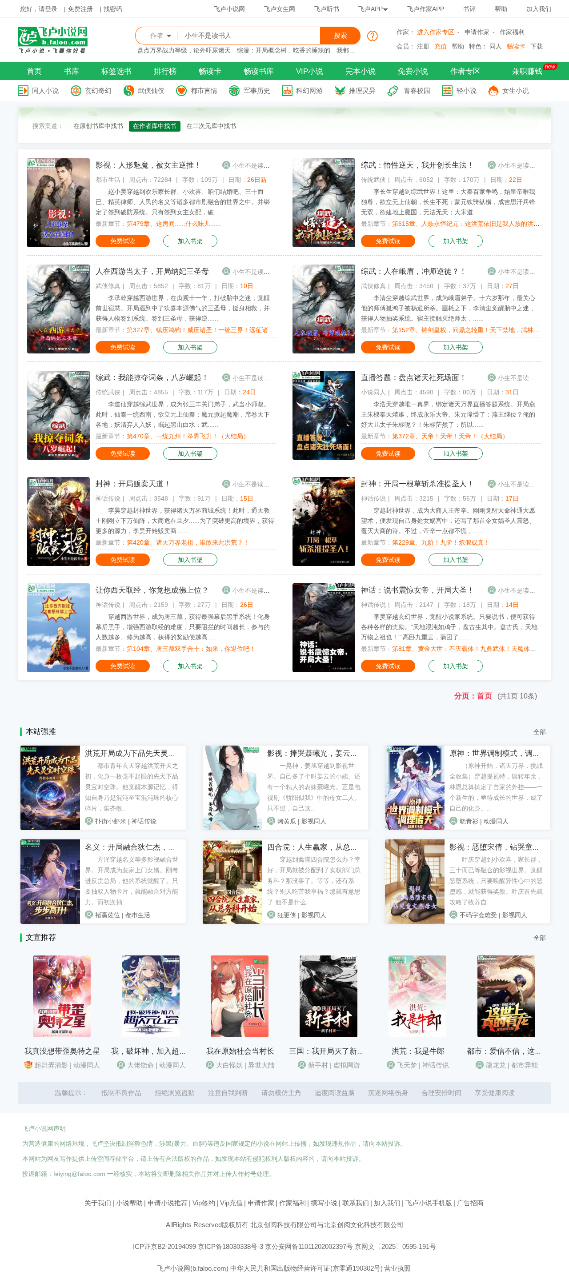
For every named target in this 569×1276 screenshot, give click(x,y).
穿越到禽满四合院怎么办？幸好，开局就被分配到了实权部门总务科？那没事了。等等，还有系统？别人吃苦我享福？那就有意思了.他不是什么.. (314, 881)
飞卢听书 (326, 8)
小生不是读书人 (254, 165)
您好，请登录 (38, 8)
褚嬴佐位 (107, 915)
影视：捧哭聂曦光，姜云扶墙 (316, 753)
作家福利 (512, 32)
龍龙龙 (496, 1065)
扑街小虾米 (110, 821)
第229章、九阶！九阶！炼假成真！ (441, 542)
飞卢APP (370, 8)
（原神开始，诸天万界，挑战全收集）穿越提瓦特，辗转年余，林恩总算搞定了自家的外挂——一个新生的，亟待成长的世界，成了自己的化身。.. (496, 787)
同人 (495, 46)
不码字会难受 (478, 915)
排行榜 (165, 71)
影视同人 (313, 821)
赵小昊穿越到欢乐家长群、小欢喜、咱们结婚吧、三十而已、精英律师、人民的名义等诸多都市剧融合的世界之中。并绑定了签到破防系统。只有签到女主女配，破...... (183, 202)
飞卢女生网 (279, 8)
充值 (440, 46)
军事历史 (257, 90)
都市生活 (108, 179)
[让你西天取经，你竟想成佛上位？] (58, 670)
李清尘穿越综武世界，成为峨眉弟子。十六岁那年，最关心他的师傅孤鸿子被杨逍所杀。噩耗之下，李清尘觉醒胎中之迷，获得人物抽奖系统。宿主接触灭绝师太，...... (448, 308)
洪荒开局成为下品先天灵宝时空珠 (141, 753)
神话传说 (108, 498)
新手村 (318, 1065)
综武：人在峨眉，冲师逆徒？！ (414, 271)
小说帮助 (129, 1203)
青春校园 (417, 90)
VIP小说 (309, 71)
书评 (469, 8)
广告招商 (470, 1203)
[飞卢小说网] (57, 51)
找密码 (113, 8)
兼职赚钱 (527, 71)
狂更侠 (286, 915)
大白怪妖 (229, 1065)
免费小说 (413, 71)
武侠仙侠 (151, 90)
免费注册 (80, 8)
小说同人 (373, 392)
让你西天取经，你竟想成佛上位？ (152, 590)
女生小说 (515, 90)
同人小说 (45, 90)
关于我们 (97, 1203)
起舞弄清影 (51, 1065)
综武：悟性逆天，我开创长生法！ (417, 165)
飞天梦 (407, 1065)
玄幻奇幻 (98, 90)
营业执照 (397, 1268)
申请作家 (477, 32)
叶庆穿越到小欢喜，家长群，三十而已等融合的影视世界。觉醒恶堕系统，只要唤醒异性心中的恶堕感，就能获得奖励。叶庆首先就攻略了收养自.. (496, 881)
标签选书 (116, 71)
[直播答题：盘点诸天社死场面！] (324, 457)
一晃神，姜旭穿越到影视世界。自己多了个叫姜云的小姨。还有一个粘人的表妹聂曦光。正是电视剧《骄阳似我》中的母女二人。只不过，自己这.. (314, 787)
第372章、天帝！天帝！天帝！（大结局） (450, 436)
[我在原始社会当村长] (239, 1035)
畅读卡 (516, 46)
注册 (423, 46)
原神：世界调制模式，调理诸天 (502, 753)
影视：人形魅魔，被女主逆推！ (148, 165)
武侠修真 (108, 285)
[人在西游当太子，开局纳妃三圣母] (58, 351)
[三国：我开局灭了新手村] (328, 1035)
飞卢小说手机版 (428, 1203)
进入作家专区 (435, 32)
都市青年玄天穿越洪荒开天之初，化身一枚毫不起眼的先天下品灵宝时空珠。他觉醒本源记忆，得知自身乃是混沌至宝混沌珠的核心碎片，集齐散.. (131, 787)
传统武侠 (373, 179)
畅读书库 (259, 71)
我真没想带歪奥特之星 (62, 1051)
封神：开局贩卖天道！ (133, 484)
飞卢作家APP (425, 8)
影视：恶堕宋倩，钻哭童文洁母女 (506, 847)
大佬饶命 (140, 1065)
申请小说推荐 (168, 1203)
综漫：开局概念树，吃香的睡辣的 (283, 50)
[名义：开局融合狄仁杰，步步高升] (50, 921)
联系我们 (355, 1203)
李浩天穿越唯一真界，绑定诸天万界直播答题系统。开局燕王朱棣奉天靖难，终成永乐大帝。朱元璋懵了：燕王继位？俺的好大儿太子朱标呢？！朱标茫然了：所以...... (448, 414)
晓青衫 (469, 821)
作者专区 (465, 71)
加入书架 (190, 241)
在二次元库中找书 (211, 125)
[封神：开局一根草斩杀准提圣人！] (324, 563)
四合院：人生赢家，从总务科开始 (324, 847)
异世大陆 (261, 1065)
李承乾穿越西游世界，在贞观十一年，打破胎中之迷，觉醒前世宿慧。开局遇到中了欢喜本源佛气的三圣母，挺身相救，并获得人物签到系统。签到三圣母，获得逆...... (183, 308)
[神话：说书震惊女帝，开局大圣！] (324, 670)
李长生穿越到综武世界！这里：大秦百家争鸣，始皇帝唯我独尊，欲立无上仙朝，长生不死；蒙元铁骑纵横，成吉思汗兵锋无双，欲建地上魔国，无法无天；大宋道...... (448, 202)
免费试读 (122, 241)
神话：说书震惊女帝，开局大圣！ (417, 590)
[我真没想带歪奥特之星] (62, 1035)
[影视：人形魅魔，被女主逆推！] (58, 245)
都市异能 (524, 1065)
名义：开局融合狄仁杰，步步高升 (141, 847)
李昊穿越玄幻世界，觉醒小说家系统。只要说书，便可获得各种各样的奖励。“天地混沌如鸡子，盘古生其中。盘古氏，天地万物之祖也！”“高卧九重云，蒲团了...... (449, 627)
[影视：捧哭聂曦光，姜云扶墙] (232, 827)
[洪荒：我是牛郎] (417, 1035)
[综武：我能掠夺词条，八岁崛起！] (58, 457)
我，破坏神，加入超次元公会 (160, 1051)
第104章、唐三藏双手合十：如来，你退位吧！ (191, 648)
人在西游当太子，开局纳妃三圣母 (152, 271)
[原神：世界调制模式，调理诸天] (415, 827)
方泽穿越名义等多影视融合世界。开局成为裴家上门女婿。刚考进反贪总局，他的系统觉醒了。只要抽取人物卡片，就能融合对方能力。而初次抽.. (131, 881)
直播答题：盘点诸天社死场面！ (414, 377)
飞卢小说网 (229, 8)
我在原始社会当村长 (240, 1051)
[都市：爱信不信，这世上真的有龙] (506, 1035)
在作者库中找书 (154, 125)
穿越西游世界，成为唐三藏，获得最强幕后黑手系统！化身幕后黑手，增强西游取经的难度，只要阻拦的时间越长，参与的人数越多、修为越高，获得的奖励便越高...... (183, 627)
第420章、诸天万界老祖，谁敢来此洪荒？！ (188, 542)
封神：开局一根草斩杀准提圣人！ (417, 484)
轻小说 (467, 90)
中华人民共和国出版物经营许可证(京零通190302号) (306, 1268)
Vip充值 (231, 1203)
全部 (539, 731)
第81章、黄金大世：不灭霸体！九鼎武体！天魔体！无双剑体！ (479, 648)
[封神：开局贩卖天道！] (58, 563)
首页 (34, 71)
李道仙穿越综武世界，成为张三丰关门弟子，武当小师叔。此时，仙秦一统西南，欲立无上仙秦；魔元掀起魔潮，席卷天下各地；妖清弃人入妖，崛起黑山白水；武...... (183, 414)
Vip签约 (203, 1203)
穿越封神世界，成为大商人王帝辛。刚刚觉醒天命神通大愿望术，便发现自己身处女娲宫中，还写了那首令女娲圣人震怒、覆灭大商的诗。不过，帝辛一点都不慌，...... (448, 520)
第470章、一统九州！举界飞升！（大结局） (188, 436)
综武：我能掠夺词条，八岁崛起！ (152, 377)
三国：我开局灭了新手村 (330, 1051)
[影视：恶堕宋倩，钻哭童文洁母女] (415, 921)
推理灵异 (362, 90)
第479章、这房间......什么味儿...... (174, 223)
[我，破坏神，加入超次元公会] (151, 1035)
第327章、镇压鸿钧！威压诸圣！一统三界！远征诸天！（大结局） (219, 329)
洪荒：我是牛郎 (418, 1051)
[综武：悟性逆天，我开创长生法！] (324, 245)
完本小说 (360, 71)
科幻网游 (309, 90)
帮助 (501, 8)
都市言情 (204, 90)
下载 (536, 46)
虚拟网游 (346, 1065)
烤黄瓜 (286, 821)
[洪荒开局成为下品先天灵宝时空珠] (50, 827)
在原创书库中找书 (98, 125)
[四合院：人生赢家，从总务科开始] (232, 921)
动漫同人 (496, 821)
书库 (71, 71)
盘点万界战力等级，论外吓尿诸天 (184, 50)
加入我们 (538, 8)
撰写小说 (324, 1203)
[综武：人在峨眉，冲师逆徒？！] (324, 351)
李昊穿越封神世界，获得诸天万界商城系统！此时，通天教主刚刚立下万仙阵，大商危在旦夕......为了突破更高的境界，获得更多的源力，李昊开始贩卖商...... (185, 520)
